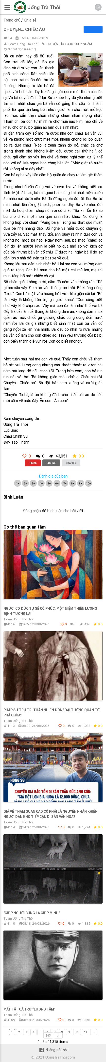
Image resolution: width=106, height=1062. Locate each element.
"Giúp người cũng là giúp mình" (31, 913)
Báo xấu (71, 463)
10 (77, 1032)
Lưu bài (51, 463)
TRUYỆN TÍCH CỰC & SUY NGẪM (69, 44)
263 (48, 1035)
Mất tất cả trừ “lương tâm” (29, 1009)
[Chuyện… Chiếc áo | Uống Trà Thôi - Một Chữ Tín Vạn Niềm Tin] (20, 12)
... (93, 1032)
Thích (33, 463)
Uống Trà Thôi (43, 7)
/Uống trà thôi (56, 1050)
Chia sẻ (30, 20)
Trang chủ (11, 20)
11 (85, 1032)
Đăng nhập (32, 510)
